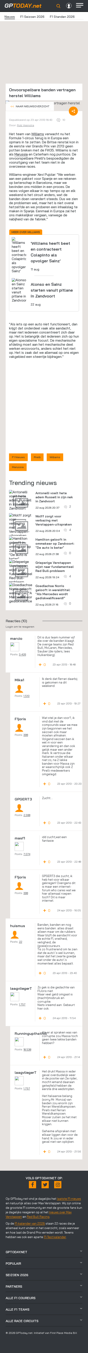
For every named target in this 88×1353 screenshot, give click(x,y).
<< (29, 106)
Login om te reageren (20, 626)
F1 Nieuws (18, 457)
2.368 (26, 815)
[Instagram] (57, 1184)
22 (20, 941)
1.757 (22, 1004)
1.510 (26, 695)
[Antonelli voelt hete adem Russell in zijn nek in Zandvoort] (20, 500)
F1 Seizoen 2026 (32, 17)
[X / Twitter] (45, 1184)
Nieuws (10, 17)
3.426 (22, 654)
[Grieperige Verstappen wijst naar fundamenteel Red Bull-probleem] (20, 572)
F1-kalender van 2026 (30, 1223)
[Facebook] (32, 1184)
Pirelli (37, 457)
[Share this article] (73, 111)
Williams (37, 134)
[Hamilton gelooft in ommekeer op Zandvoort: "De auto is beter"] (20, 548)
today (23, 5)
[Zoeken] (58, 6)
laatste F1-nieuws (69, 1198)
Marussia (21, 154)
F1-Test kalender (55, 1237)
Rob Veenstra (25, 125)
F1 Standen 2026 (62, 17)
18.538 (27, 1049)
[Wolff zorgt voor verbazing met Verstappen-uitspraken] (20, 525)
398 (25, 734)
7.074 (26, 854)
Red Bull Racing (38, 1216)
